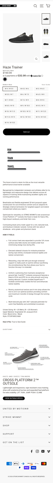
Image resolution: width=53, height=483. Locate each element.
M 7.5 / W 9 (24, 100)
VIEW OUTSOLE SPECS (13, 398)
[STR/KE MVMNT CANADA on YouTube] (43, 451)
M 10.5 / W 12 (25, 111)
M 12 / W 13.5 (25, 117)
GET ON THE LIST (13, 442)
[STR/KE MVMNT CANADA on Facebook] (31, 451)
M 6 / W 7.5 (24, 94)
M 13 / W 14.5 (41, 117)
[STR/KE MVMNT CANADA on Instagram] (37, 451)
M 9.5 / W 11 (40, 106)
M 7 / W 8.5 (9, 100)
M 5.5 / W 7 (9, 94)
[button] (26, 75)
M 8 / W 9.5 (40, 100)
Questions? (7, 329)
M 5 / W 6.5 (40, 89)
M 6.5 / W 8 (40, 94)
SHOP (6, 425)
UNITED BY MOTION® (16, 409)
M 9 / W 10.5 (25, 106)
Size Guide (46, 84)
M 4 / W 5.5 (9, 89)
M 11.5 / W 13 (10, 117)
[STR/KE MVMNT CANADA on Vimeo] (48, 451)
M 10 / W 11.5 (10, 111)
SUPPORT (8, 434)
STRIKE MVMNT (12, 417)
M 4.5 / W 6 (24, 89)
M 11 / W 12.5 (41, 111)
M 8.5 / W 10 (9, 106)
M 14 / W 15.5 (10, 123)
